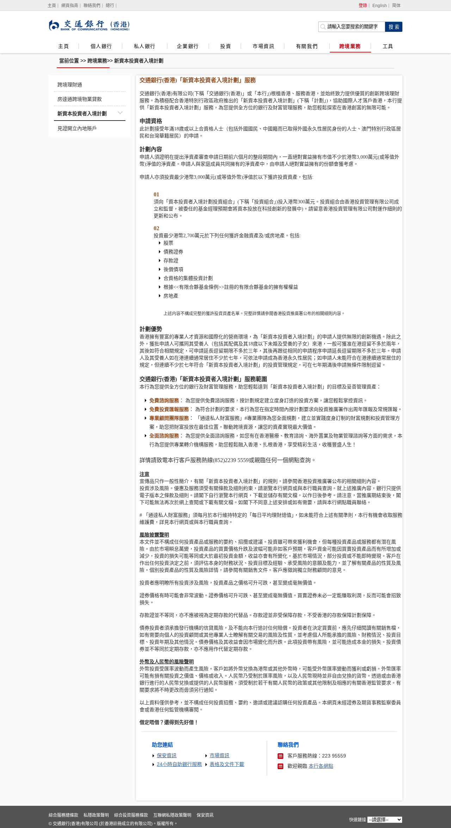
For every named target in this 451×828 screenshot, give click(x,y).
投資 (225, 46)
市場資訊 (263, 46)
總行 (110, 6)
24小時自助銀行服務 (179, 764)
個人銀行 (101, 46)
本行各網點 (321, 766)
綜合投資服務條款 (131, 815)
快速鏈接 (357, 819)
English (379, 6)
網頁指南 (69, 6)
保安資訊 (167, 755)
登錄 (363, 6)
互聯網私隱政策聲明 (172, 815)
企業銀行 (188, 46)
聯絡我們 (92, 6)
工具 (388, 46)
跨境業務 (350, 46)
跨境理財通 (69, 84)
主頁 (63, 46)
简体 (396, 6)
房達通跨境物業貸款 (79, 99)
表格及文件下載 (227, 764)
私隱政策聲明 (96, 815)
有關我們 (308, 46)
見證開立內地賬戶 (77, 128)
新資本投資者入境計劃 (138, 60)
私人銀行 (146, 46)
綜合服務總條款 (63, 815)
